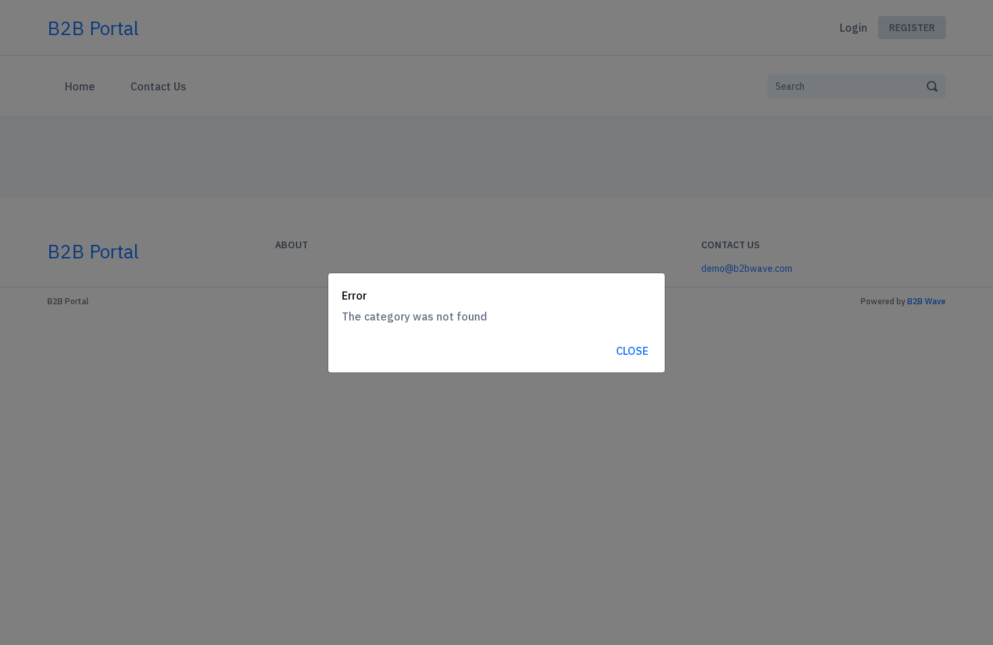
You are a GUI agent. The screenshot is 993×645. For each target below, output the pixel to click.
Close (632, 351)
